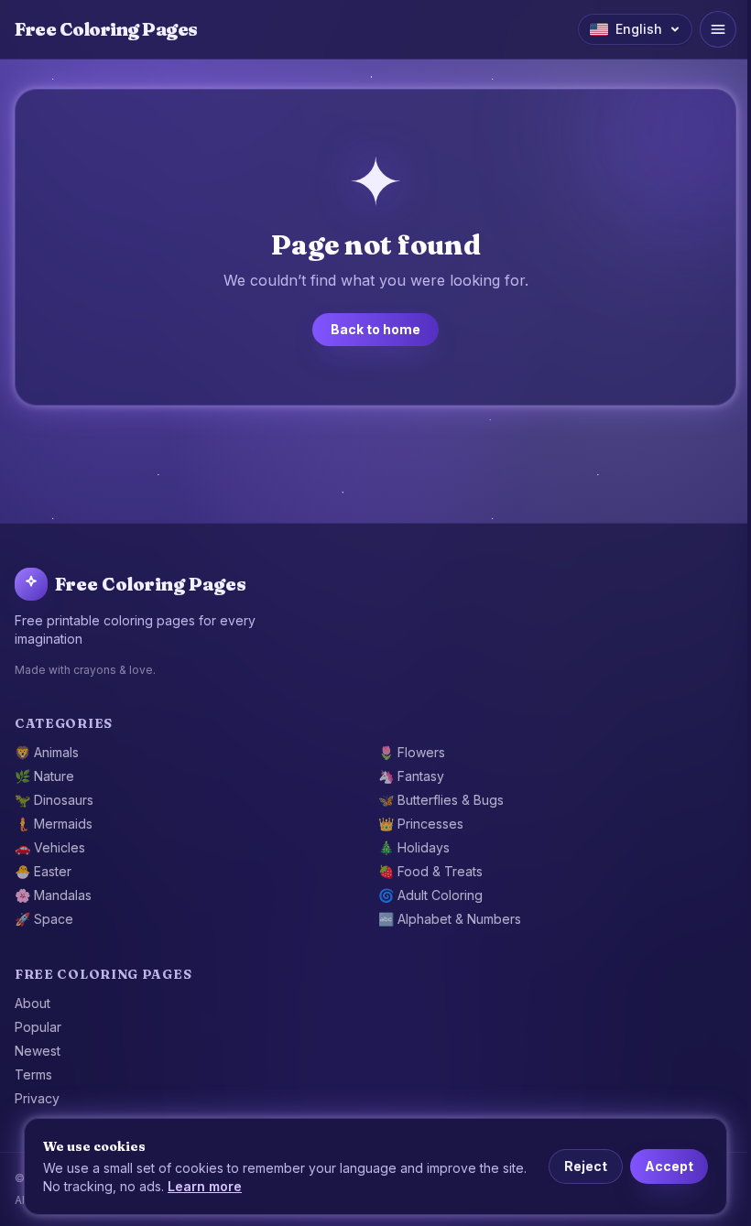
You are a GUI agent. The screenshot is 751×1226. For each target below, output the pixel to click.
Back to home (375, 329)
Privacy (37, 1098)
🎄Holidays (414, 847)
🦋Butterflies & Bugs (441, 800)
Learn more (205, 1186)
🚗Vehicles (50, 847)
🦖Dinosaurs (54, 800)
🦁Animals (47, 752)
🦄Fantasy (411, 776)
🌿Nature (44, 776)
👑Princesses (420, 823)
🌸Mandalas (53, 895)
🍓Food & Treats (430, 871)
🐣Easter (43, 871)
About (32, 1003)
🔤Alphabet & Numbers (449, 919)
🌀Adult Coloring (430, 895)
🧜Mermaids (54, 823)
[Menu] (718, 29)
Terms (33, 1074)
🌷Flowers (411, 752)
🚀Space (44, 919)
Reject (585, 1166)
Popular (38, 1027)
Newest (37, 1050)
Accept (669, 1166)
